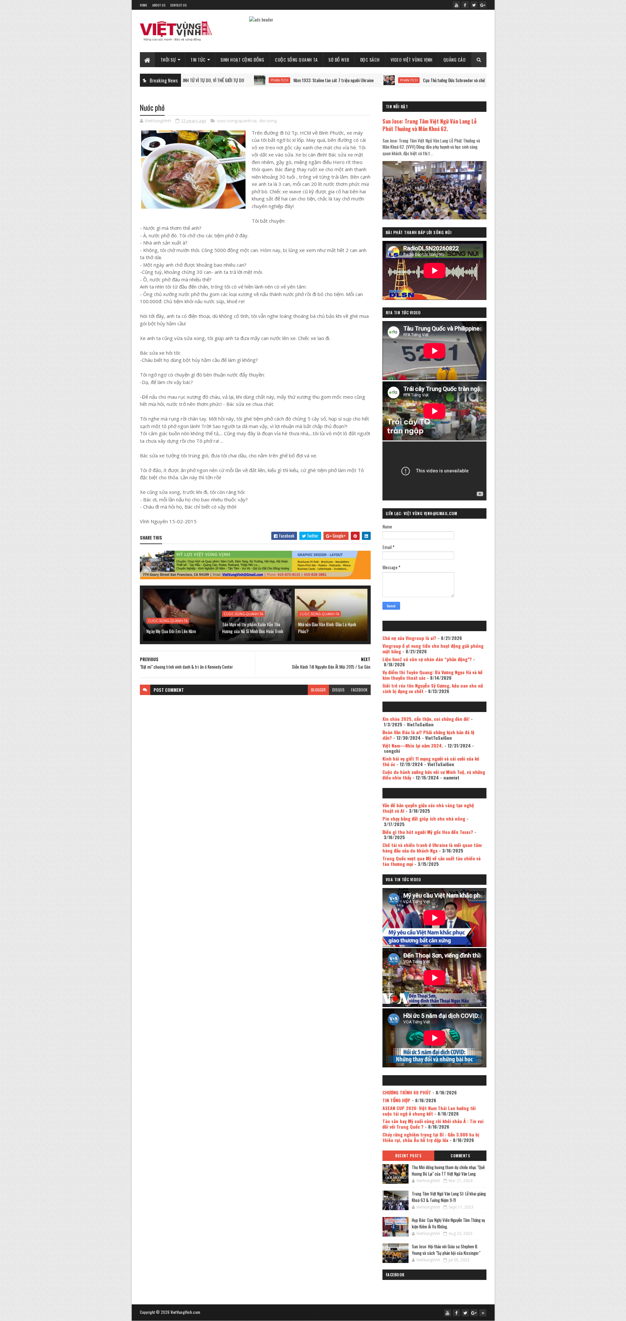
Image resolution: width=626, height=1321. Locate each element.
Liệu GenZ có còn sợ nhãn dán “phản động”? (427, 659)
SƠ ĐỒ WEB (339, 59)
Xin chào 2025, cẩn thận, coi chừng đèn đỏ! (426, 718)
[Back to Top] (482, 1312)
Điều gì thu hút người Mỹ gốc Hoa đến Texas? (427, 831)
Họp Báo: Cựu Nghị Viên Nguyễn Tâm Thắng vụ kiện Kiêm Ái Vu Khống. (448, 1223)
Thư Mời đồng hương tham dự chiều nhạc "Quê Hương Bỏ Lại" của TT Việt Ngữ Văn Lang (448, 1170)
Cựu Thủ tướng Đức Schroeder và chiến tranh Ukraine (420, 80)
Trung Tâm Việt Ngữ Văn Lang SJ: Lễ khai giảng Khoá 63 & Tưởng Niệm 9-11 (449, 1196)
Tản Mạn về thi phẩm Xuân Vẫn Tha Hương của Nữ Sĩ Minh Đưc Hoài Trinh (252, 627)
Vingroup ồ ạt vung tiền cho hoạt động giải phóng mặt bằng (433, 648)
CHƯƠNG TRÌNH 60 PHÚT (406, 1092)
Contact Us (178, 5)
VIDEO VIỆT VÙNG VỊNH (412, 59)
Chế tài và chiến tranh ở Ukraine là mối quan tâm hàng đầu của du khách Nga (432, 847)
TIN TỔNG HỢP (396, 1100)
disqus (338, 689)
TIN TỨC (198, 59)
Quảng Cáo (454, 59)
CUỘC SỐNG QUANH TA (296, 59)
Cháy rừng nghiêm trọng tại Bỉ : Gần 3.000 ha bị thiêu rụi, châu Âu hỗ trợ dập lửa (430, 1137)
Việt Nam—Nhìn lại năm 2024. (412, 745)
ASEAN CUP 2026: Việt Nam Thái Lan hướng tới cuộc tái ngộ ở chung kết (429, 1111)
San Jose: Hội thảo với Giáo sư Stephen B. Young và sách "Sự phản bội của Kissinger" (446, 1249)
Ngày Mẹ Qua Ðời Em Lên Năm (171, 631)
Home (143, 5)
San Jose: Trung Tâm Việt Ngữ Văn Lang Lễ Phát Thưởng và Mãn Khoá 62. (429, 125)
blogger (318, 689)
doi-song (267, 121)
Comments (460, 1155)
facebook (359, 689)
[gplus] (482, 4)
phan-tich (232, 80)
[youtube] (456, 4)
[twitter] (474, 4)
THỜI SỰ (168, 59)
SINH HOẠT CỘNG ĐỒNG (242, 59)
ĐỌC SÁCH (370, 59)
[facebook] (465, 4)
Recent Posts (408, 1155)
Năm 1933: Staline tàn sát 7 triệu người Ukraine (286, 80)
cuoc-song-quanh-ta (237, 121)
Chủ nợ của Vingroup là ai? (409, 637)
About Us (158, 5)
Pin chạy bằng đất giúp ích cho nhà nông (423, 818)
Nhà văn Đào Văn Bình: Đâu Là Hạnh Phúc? (327, 627)
